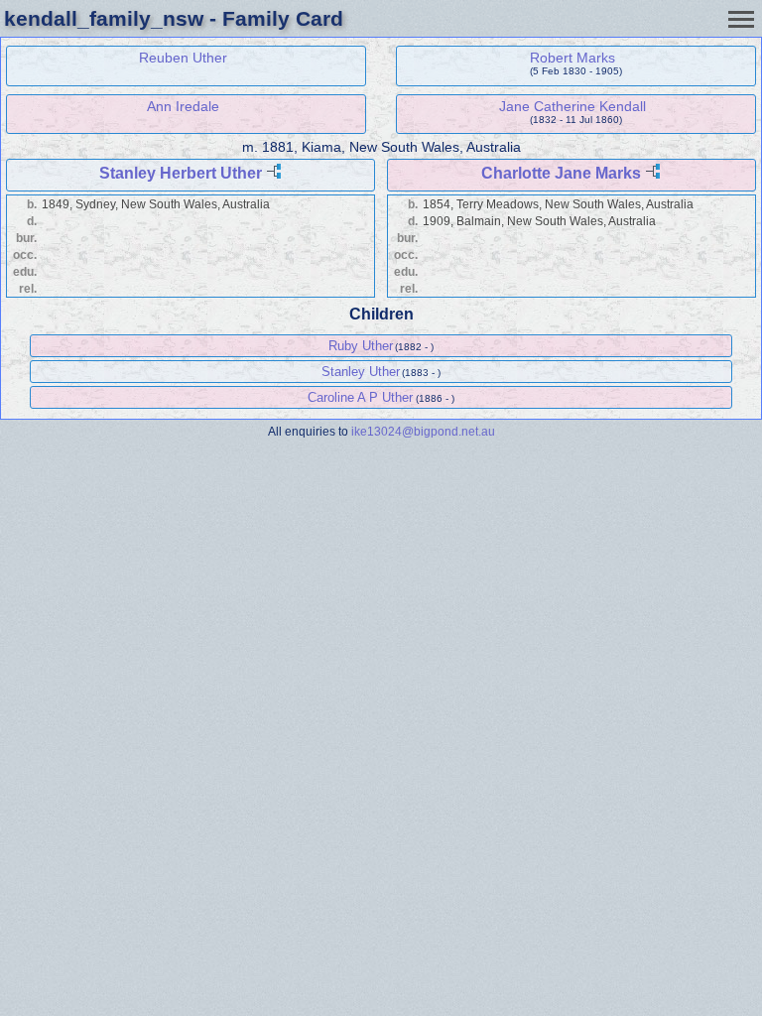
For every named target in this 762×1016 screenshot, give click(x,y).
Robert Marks (572, 57)
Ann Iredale (183, 106)
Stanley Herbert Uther (180, 173)
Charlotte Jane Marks (561, 173)
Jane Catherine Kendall (572, 106)
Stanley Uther (360, 371)
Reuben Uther (183, 57)
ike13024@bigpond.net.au (423, 431)
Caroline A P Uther (360, 397)
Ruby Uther (360, 345)
